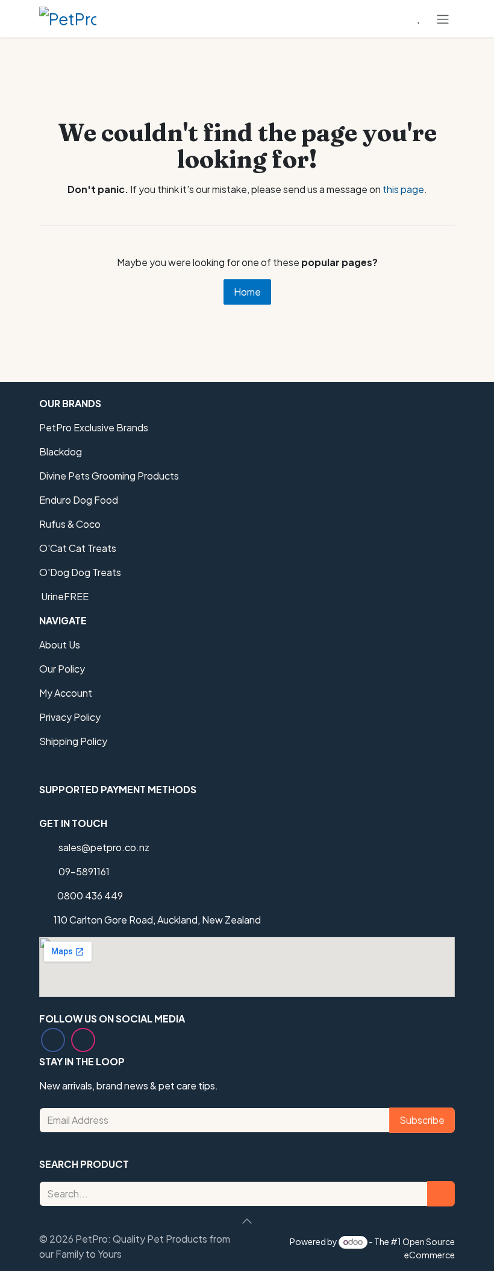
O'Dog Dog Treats (80, 572)
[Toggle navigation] (443, 18)
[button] (247, 1220)
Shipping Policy (73, 741)
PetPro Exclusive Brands (93, 427)
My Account (65, 692)
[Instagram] (83, 1040)
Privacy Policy (70, 717)
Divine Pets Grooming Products (109, 475)
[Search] (441, 1193)
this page (403, 189)
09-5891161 (84, 871)
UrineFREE (64, 596)
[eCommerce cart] (390, 19)
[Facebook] (53, 1040)
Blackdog (60, 451)
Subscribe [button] (422, 1120)
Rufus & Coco (70, 524)
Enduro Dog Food (78, 499)
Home (247, 291)
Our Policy (62, 668)
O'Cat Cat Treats (77, 548)
